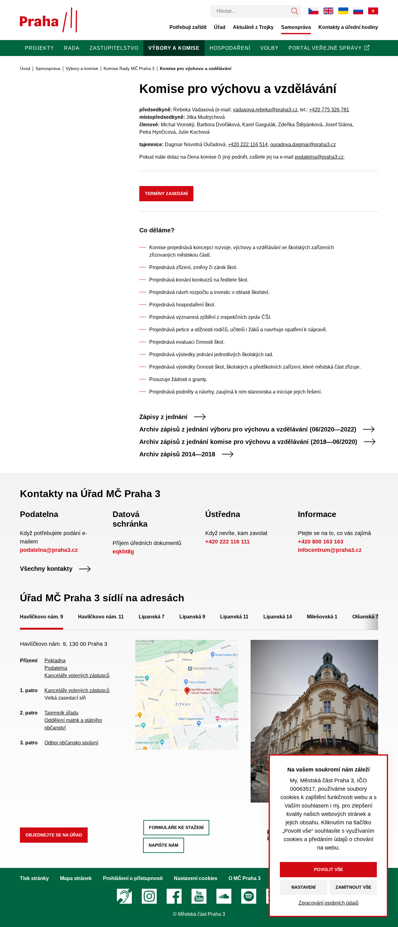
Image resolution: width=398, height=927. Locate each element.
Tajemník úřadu (61, 712)
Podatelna (55, 668)
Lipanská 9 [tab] (192, 616)
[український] (343, 10)
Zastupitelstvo (114, 48)
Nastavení (303, 887)
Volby (269, 48)
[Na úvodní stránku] (48, 19)
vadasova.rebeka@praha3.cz (265, 109)
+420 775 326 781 (329, 109)
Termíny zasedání (166, 193)
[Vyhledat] (295, 11)
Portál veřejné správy (325, 48)
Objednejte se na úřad (53, 834)
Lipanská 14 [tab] (277, 616)
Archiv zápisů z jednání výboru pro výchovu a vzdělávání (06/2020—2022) (247, 429)
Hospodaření (230, 48)
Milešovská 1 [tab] (322, 616)
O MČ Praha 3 (245, 878)
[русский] (358, 10)
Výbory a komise (174, 48)
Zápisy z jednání (163, 416)
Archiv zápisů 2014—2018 (177, 454)
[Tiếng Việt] (373, 10)
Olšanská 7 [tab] (365, 616)
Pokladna (55, 660)
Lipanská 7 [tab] (151, 616)
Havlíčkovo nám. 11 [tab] (101, 616)
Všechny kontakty (46, 569)
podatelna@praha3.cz (319, 157)
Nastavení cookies (195, 878)
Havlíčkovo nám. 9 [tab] (41, 616)
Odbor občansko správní (71, 742)
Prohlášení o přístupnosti (133, 878)
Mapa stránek (76, 878)
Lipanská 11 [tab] (234, 616)
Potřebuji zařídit (187, 27)
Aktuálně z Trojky (253, 27)
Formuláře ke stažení (176, 827)
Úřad (219, 27)
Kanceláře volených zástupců (76, 675)
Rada (72, 48)
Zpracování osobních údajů (328, 903)
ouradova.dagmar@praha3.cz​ (303, 144)
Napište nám (163, 845)
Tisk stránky (34, 878)
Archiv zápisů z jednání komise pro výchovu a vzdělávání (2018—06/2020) (248, 441)
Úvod (25, 68)
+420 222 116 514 (248, 144)
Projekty (39, 48)
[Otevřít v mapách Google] (186, 694)
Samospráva (296, 27)
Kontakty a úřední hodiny (348, 27)
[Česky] (313, 10)
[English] (328, 10)
